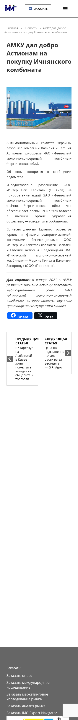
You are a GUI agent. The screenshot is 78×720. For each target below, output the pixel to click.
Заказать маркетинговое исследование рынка (27, 696)
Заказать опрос (19, 675)
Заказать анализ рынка (26, 706)
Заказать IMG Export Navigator (31, 712)
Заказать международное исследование (28, 685)
